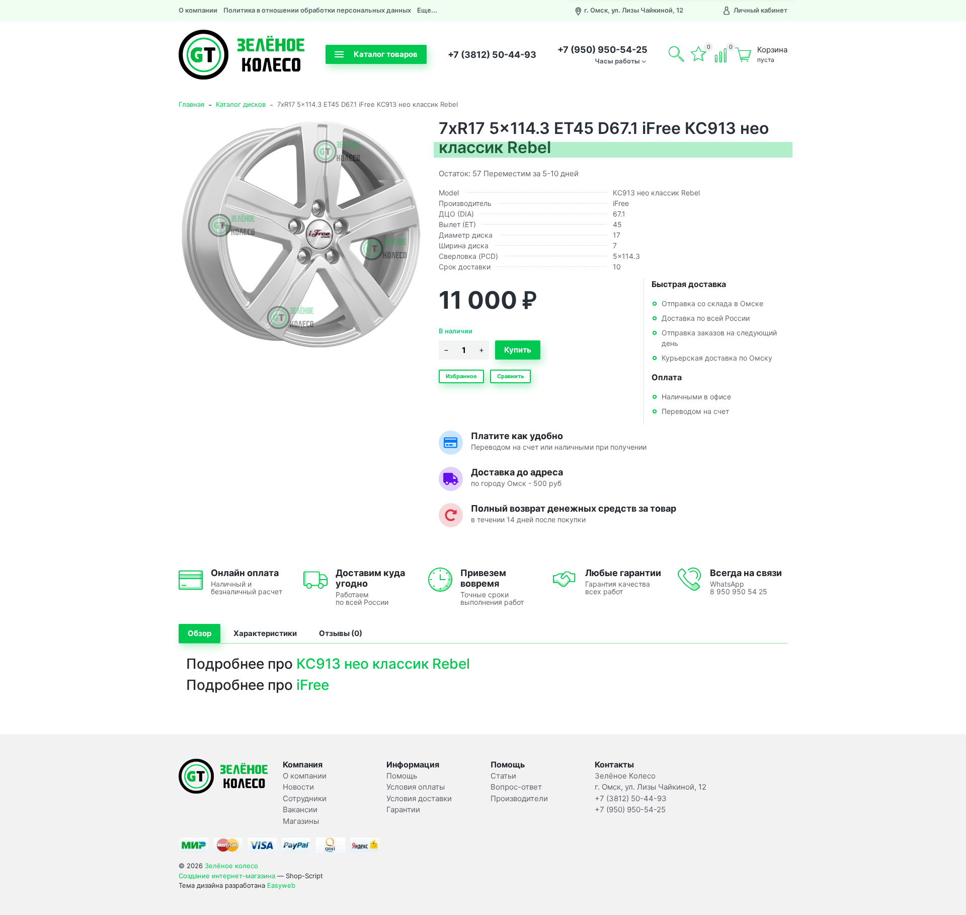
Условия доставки (419, 798)
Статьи (503, 776)
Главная (191, 104)
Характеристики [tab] (265, 633)
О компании (198, 10)
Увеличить (301, 234)
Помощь (401, 776)
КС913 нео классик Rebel (383, 663)
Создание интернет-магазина (227, 876)
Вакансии (300, 809)
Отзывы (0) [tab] (340, 633)
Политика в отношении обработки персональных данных (317, 10)
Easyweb (281, 885)
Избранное (461, 376)
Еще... (427, 10)
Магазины (301, 821)
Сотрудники (305, 798)
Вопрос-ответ (516, 787)
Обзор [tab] (199, 633)
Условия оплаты (415, 787)
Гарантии (403, 809)
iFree (312, 684)
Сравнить (510, 376)
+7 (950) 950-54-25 (602, 49)
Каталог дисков (241, 104)
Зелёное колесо (231, 866)
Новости (298, 787)
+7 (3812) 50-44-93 (492, 54)
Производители (519, 798)
